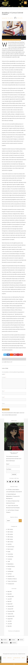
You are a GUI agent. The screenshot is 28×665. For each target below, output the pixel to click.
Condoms (9, 559)
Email (3, 397)
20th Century (10, 541)
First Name (8, 469)
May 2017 (9, 601)
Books (8, 551)
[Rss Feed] (7, 481)
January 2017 (10, 608)
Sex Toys (9, 573)
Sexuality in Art (10, 576)
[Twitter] (13, 481)
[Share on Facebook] (8, 355)
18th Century (14, 39)
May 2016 (9, 626)
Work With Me (16, 657)
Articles (9, 657)
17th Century (9, 39)
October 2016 (10, 613)
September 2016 (10, 616)
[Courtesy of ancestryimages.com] (0, 660)
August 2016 (10, 618)
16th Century (4, 39)
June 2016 (9, 623)
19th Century (10, 539)
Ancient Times (10, 546)
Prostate (9, 569)
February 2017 (10, 606)
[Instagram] (15, 481)
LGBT (8, 561)
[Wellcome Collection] (27, 660)
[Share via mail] (21, 355)
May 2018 (9, 594)
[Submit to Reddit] (11, 355)
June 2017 (9, 599)
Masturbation (10, 564)
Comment (4, 377)
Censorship (10, 554)
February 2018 (10, 596)
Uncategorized (10, 583)
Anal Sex (9, 544)
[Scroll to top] (14, 664)
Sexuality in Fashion (12, 578)
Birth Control (10, 549)
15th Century (10, 529)
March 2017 (9, 604)
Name (3, 391)
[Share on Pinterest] (18, 355)
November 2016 (10, 611)
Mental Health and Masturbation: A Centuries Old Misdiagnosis (13, 496)
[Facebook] (10, 481)
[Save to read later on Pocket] (14, 355)
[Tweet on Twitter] (5, 355)
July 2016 (9, 621)
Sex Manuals (10, 571)
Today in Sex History (12, 581)
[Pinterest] (18, 481)
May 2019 (9, 591)
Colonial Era (19, 39)
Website (3, 403)
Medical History (11, 566)
